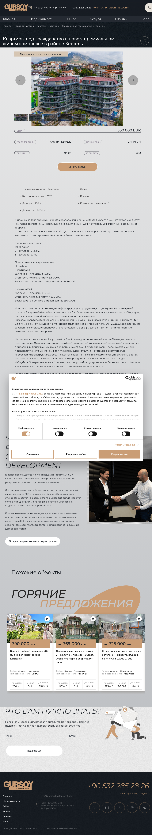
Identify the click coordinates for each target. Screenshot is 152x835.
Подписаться (34, 751)
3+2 (124, 686)
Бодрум (68, 671)
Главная (9, 19)
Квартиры (53, 26)
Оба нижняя (126, 671)
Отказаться (32, 454)
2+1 (76, 686)
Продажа (19, 26)
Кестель (41, 26)
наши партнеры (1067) (30, 393)
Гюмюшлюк (80, 671)
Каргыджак (33, 671)
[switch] (59, 433)
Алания (30, 26)
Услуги (95, 19)
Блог (145, 19)
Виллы (35, 674)
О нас (6, 806)
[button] (20, 80)
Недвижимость (41, 19)
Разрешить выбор (76, 454)
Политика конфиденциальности (62, 828)
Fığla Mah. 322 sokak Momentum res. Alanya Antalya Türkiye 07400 (57, 806)
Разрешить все (119, 454)
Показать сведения (124, 444)
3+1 (30, 686)
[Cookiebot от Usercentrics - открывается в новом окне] (128, 378)
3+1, (120, 686)
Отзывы (121, 19)
